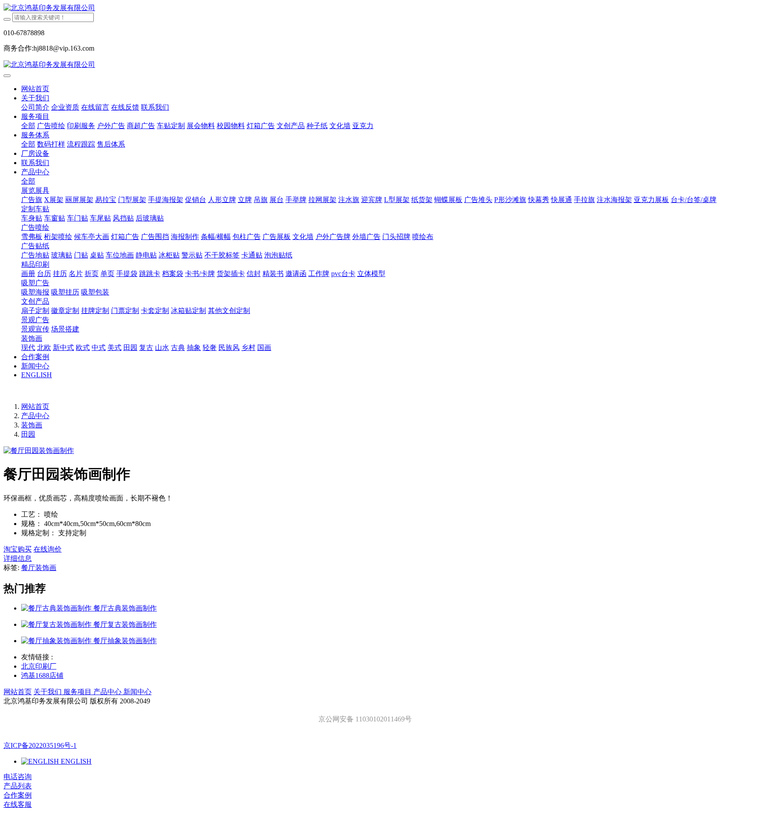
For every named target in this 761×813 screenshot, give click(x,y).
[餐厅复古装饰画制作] (57, 624)
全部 (28, 125)
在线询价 (47, 549)
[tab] (380, 558)
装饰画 (31, 425)
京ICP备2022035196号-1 (40, 745)
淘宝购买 (18, 549)
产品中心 (35, 415)
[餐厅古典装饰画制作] (57, 608)
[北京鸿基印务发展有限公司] (380, 8)
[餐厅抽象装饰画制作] (57, 640)
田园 (28, 434)
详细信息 (18, 558)
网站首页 (35, 88)
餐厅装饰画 (38, 567)
